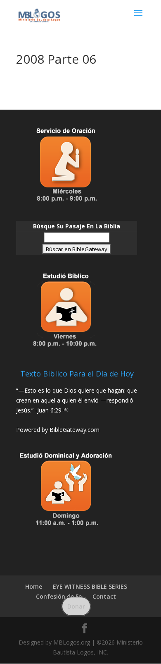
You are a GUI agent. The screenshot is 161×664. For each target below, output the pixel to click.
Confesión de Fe (59, 596)
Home (33, 586)
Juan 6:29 (49, 410)
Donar (76, 606)
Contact (104, 596)
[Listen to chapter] (66, 410)
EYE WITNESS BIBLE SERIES (90, 586)
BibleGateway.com (74, 430)
